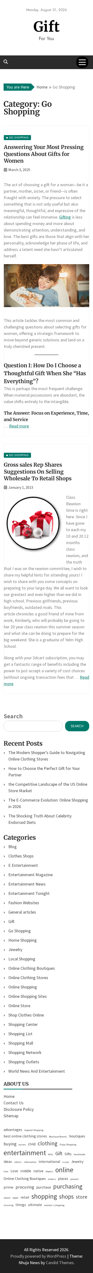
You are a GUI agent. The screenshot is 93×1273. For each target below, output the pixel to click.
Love (14, 1171)
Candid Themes (60, 1262)
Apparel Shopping (33, 1130)
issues (65, 1162)
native (38, 1171)
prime (8, 1187)
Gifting (65, 217)
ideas (8, 1161)
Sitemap (11, 1115)
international (49, 1161)
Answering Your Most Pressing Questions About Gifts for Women (44, 154)
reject (15, 1197)
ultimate (35, 1204)
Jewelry (15, 949)
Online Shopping (22, 987)
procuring (25, 1187)
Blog (12, 846)
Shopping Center (23, 1024)
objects (49, 1171)
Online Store (19, 1005)
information (30, 1162)
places (63, 1178)
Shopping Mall (20, 1043)
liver (6, 1171)
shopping (44, 1196)
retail (25, 1197)
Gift (46, 27)
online (64, 1169)
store (81, 1197)
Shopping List (20, 1033)
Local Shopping (21, 959)
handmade (79, 1154)
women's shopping (54, 1205)
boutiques (77, 1136)
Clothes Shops (21, 856)
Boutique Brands (58, 1136)
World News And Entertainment (36, 1071)
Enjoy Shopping (68, 1144)
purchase (43, 1187)
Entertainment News (27, 884)
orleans (52, 1179)
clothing (47, 1143)
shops (66, 1196)
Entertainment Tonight (29, 893)
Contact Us (14, 1103)
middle (25, 1171)
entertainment (25, 1152)
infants (18, 1162)
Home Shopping (22, 940)
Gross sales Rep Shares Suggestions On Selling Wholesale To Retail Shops (38, 471)
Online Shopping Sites (27, 996)
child (32, 1144)
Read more (19, 426)
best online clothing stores (25, 1136)
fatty (50, 1154)
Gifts (68, 1154)
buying (10, 1144)
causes (22, 1144)
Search (13, 716)
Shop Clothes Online (26, 1015)
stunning (8, 1205)
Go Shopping (19, 931)
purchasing (68, 1186)
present (74, 1179)
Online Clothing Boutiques (31, 968)
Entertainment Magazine (30, 874)
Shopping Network (24, 1052)
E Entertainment (23, 865)
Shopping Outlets (23, 1062)
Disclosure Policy (19, 1109)
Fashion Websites (23, 902)
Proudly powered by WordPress (38, 1256)
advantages (13, 1129)
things (21, 1204)
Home (9, 1096)
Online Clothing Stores (28, 977)
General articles (22, 912)
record (7, 1197)
